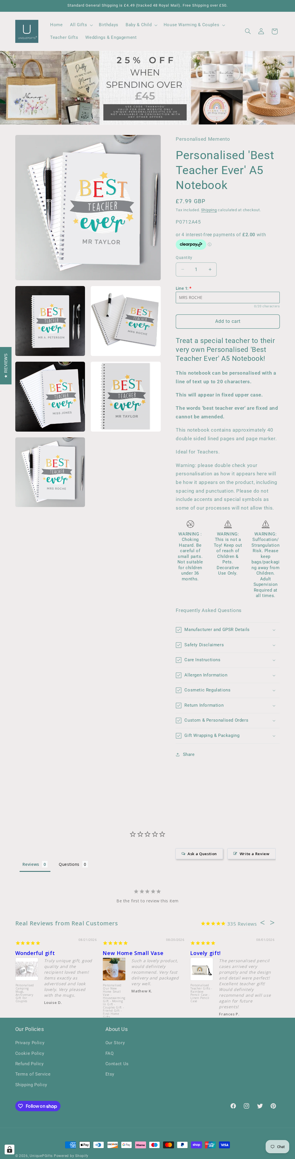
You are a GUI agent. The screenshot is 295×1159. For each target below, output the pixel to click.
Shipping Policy (31, 1084)
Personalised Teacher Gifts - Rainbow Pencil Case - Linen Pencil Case (201, 993)
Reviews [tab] (30, 864)
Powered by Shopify (71, 1156)
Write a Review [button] (255, 853)
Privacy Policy (30, 1042)
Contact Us (117, 1063)
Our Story (115, 1042)
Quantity (184, 257)
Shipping (209, 210)
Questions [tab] (69, 864)
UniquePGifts (41, 1156)
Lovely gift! (205, 953)
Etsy (110, 1074)
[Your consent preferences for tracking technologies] (9, 1149)
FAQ (109, 1053)
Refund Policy (29, 1063)
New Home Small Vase (133, 953)
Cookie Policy (29, 1053)
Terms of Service (33, 1074)
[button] (80, 25)
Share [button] (188, 754)
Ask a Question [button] (202, 853)
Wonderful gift (35, 953)
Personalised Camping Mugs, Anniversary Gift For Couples (25, 993)
